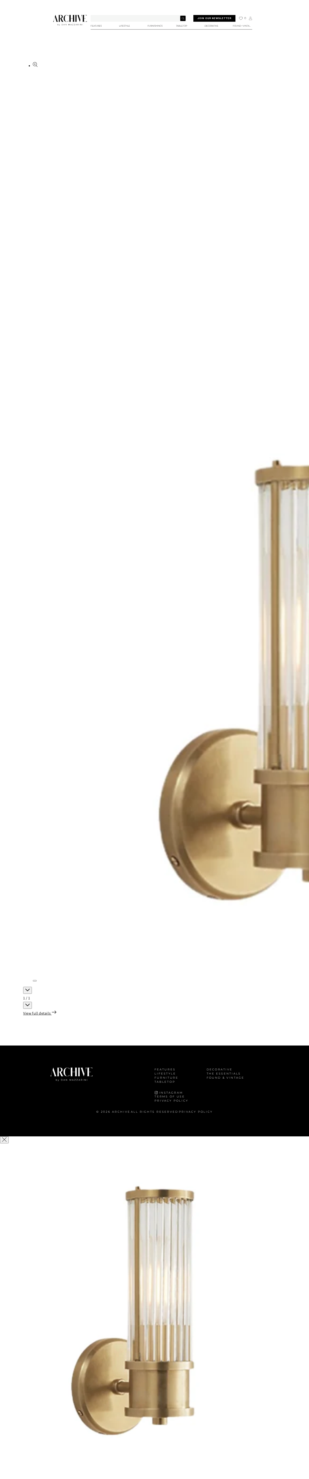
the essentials (224, 1073)
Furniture (166, 1077)
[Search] (182, 18)
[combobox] (138, 18)
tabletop (164, 1081)
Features (165, 1069)
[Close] (4, 1139)
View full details (37, 1013)
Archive (121, 1111)
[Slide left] (27, 990)
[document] (154, 1311)
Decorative (220, 1069)
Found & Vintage (225, 1077)
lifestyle (165, 1073)
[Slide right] (27, 1005)
